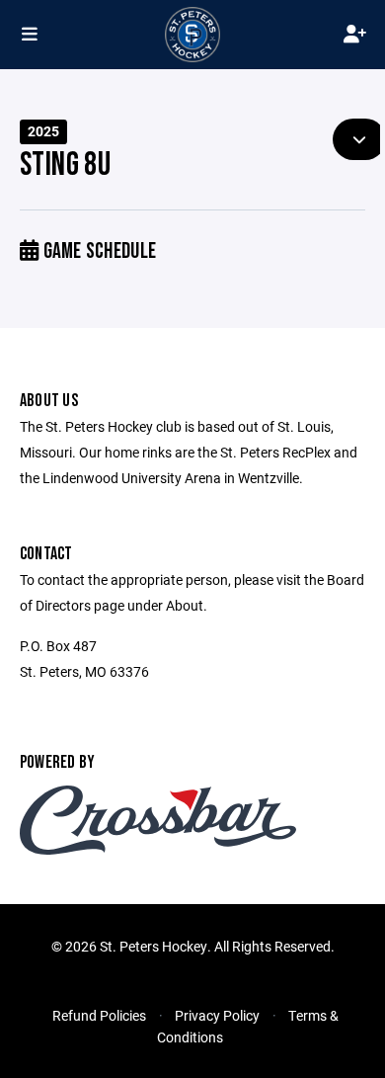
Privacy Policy (217, 1015)
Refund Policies (99, 1015)
